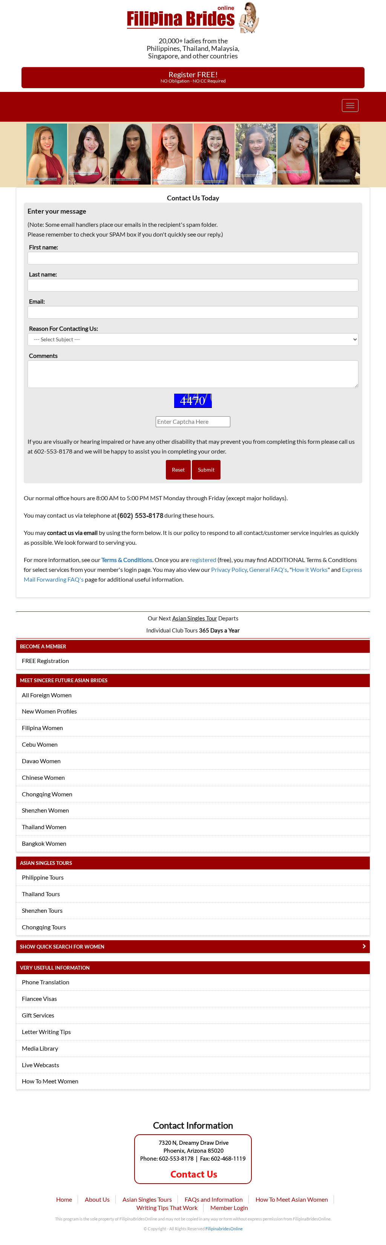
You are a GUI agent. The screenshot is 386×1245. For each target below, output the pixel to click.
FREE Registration (45, 660)
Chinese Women (43, 777)
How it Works (310, 569)
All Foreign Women (47, 694)
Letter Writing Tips (46, 1031)
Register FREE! (193, 77)
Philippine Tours (43, 877)
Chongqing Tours (44, 926)
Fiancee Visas (39, 998)
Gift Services (38, 1015)
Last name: (43, 274)
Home (64, 1199)
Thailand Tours (41, 893)
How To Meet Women (50, 1081)
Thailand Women (44, 826)
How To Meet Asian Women (292, 1199)
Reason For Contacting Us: (63, 328)
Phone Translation (45, 981)
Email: (37, 301)
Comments (43, 355)
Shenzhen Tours (42, 910)
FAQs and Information (214, 1199)
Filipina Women (42, 727)
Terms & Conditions (126, 559)
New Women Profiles (49, 711)
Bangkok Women (44, 843)
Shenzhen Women (45, 810)
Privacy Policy (229, 569)
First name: (43, 247)
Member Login (229, 1207)
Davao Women (41, 760)
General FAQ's (268, 569)
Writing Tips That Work (167, 1207)
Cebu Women (40, 744)
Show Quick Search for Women (62, 947)
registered (203, 559)
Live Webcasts (40, 1064)
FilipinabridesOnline (224, 1228)
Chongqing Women (47, 793)
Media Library (40, 1048)
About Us (97, 1199)
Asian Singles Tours (147, 1199)
